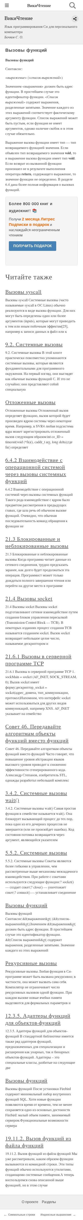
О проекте (30, 1202)
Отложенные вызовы (30, 402)
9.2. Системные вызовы (34, 344)
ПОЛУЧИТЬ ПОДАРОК (32, 246)
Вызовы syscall (23, 291)
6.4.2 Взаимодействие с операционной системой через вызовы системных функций (35, 470)
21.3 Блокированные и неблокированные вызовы (36, 542)
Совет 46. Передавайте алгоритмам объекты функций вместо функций (37, 733)
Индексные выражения (56, 1214)
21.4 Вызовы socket (28, 598)
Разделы (49, 1202)
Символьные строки (21, 1214)
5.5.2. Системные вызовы (36, 852)
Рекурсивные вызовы (31, 962)
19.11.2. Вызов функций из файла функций (38, 1142)
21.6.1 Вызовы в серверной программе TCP (38, 660)
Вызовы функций (26, 905)
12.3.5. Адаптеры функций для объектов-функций (37, 1019)
